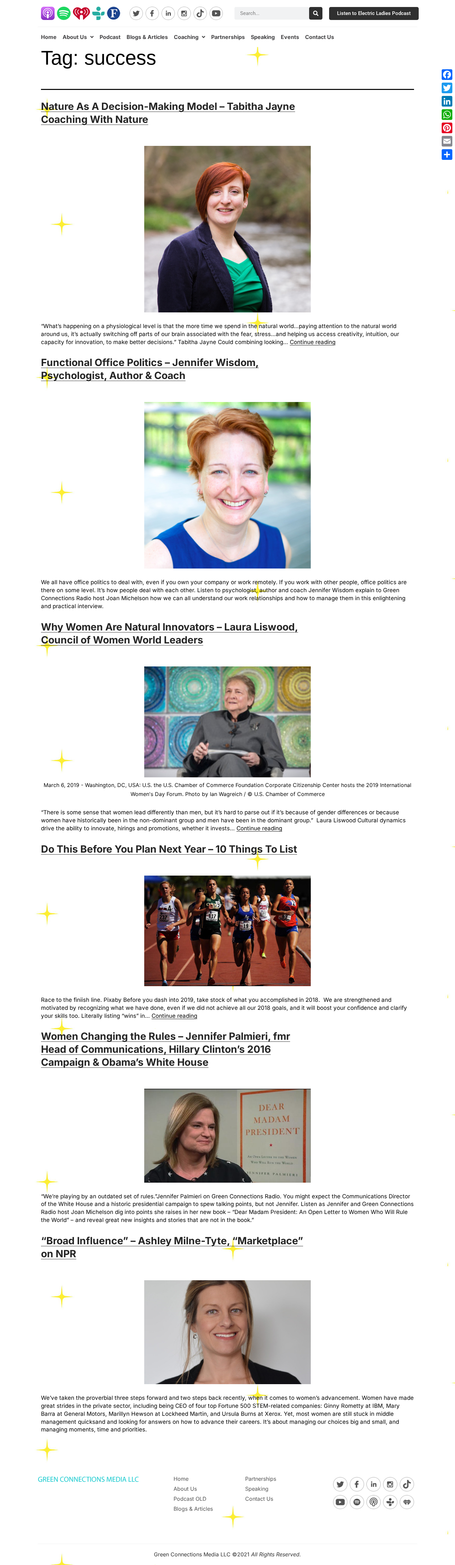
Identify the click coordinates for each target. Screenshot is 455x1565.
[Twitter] (447, 88)
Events (290, 37)
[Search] (315, 13)
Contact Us (319, 37)
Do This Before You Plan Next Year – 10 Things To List (169, 849)
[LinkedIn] (447, 101)
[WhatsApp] (447, 114)
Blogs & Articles (147, 37)
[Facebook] (447, 74)
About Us (75, 37)
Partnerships (228, 37)
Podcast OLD (190, 1498)
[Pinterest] (447, 128)
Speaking (263, 37)
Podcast (110, 37)
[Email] (447, 141)
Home (49, 37)
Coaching (186, 37)
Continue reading (312, 342)
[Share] (447, 154)
